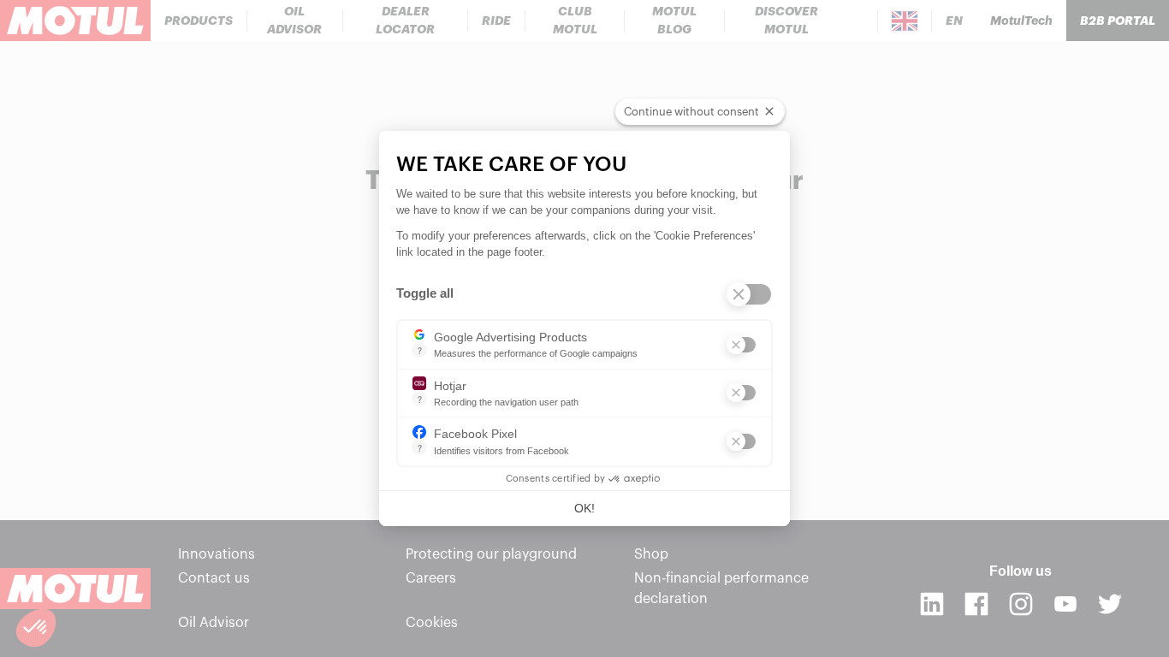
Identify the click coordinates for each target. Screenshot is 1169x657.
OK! (584, 508)
